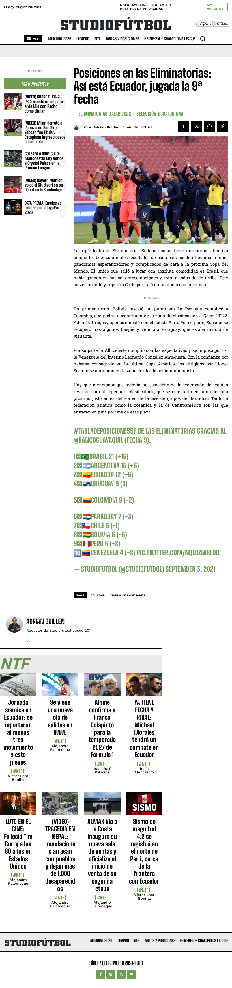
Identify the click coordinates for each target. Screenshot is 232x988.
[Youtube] (131, 974)
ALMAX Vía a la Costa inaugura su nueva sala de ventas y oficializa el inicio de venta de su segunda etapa (102, 855)
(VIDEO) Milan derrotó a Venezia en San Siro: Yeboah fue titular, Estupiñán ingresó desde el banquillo (45, 132)
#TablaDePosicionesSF (105, 431)
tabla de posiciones (128, 595)
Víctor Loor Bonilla (18, 778)
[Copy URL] (222, 126)
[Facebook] (183, 126)
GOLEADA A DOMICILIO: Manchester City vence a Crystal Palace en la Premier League (44, 160)
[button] (202, 38)
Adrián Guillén (106, 127)
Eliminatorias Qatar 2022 (104, 113)
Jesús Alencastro (144, 770)
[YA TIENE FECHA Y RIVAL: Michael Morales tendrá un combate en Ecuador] (144, 687)
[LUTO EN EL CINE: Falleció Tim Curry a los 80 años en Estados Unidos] (18, 806)
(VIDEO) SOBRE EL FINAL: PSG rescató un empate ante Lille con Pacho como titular (44, 103)
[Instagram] (110, 974)
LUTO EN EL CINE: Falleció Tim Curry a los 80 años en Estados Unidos (18, 844)
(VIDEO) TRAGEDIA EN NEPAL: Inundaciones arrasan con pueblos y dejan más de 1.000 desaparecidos (60, 855)
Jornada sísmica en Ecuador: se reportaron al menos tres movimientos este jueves (18, 732)
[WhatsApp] (209, 126)
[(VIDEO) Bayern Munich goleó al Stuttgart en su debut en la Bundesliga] (13, 184)
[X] (196, 126)
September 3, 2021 (191, 569)
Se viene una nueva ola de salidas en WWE (60, 717)
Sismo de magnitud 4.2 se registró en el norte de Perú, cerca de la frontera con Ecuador (144, 851)
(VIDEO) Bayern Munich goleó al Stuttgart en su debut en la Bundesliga (44, 185)
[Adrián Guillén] (77, 127)
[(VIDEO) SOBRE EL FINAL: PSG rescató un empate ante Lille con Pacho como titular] (13, 101)
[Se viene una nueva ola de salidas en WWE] (60, 687)
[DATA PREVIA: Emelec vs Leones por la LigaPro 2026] (13, 207)
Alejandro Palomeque (60, 748)
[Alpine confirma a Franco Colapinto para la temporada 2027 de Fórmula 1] (102, 687)
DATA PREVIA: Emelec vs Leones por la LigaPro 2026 (43, 207)
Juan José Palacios (102, 770)
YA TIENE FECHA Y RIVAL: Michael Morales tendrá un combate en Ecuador (144, 728)
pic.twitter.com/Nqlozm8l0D (178, 552)
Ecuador (98, 595)
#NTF (17, 771)
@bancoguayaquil (98, 440)
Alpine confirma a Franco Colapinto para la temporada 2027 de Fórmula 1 (102, 728)
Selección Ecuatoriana (160, 113)
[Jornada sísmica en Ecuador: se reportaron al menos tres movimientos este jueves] (18, 687)
